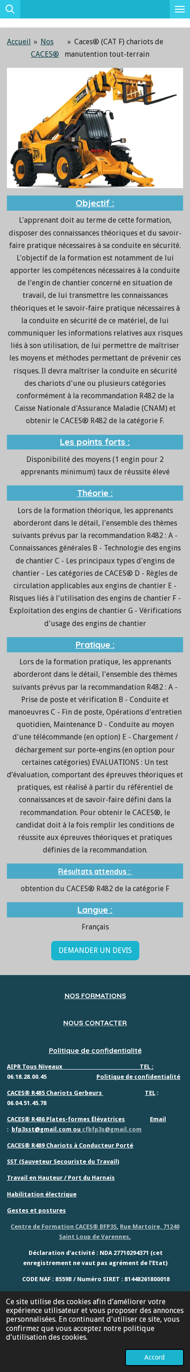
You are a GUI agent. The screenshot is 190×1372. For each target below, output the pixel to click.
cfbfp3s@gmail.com (112, 1129)
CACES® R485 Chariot (38, 1092)
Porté (123, 1145)
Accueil (19, 41)
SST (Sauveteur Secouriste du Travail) (63, 1161)
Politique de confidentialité (95, 1050)
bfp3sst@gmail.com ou (47, 1129)
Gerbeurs (87, 1092)
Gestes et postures (36, 1210)
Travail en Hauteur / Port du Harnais (61, 1177)
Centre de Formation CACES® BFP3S (64, 1226)
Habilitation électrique (42, 1194)
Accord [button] (154, 1357)
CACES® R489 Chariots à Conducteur (60, 1145)
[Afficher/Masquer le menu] (180, 9)
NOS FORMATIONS (95, 995)
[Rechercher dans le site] (10, 9)
